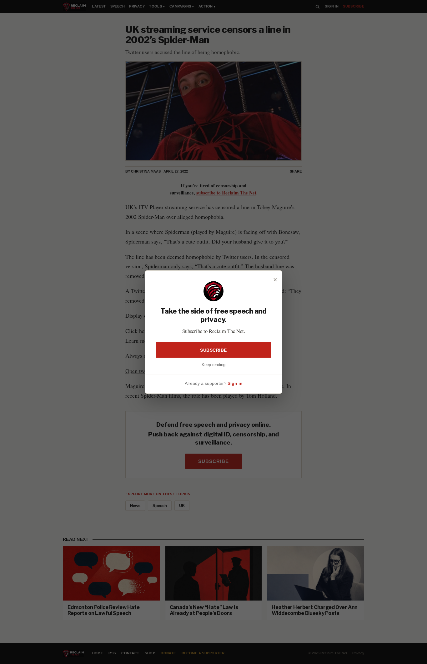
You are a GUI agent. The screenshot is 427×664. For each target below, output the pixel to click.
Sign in (235, 382)
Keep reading (213, 364)
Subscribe (213, 350)
